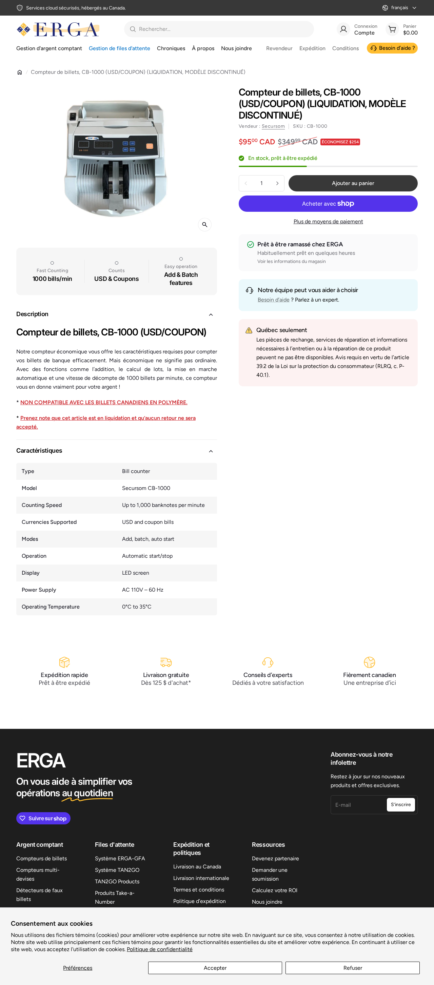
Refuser (352, 968)
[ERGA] (58, 29)
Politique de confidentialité (160, 949)
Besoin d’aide (274, 299)
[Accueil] (19, 72)
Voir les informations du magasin (291, 261)
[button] (116, 314)
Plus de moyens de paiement (328, 221)
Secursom (273, 126)
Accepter (215, 968)
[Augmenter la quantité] (277, 183)
